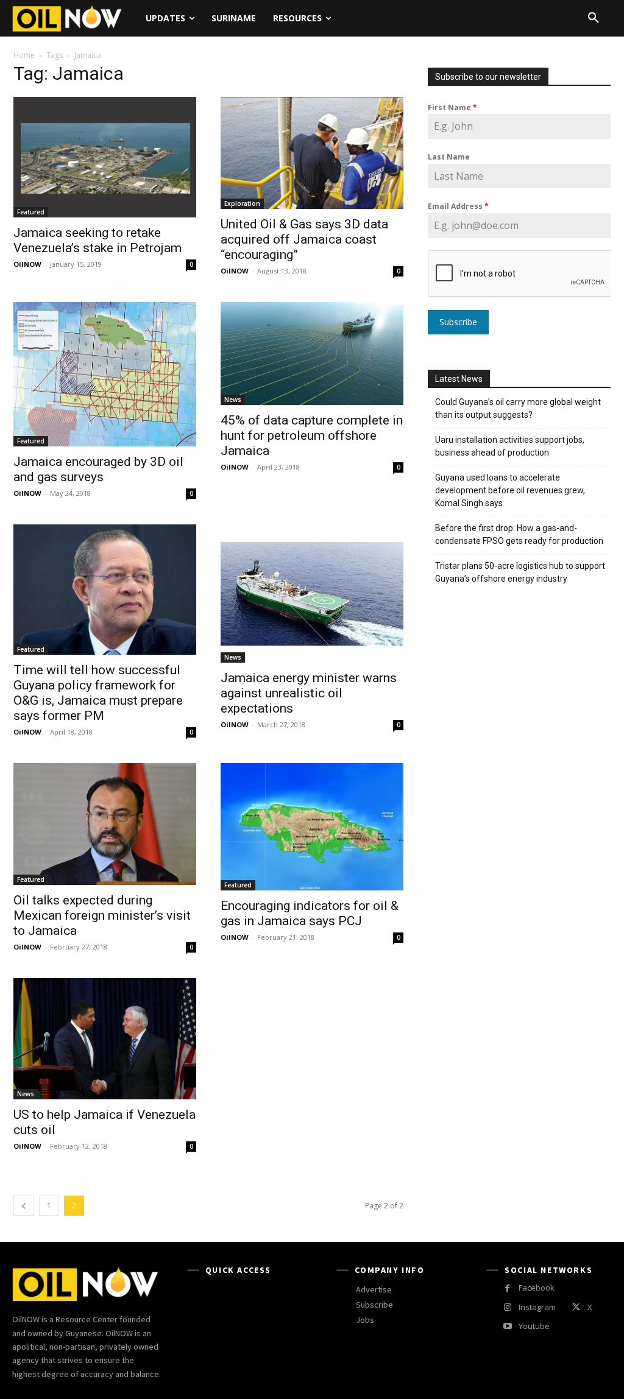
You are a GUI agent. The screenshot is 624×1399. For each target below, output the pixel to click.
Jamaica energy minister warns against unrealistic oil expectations (309, 693)
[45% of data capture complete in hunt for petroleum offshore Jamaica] (312, 353)
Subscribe (458, 322)
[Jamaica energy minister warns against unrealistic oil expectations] (312, 593)
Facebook (537, 1287)
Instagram (537, 1307)
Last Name (449, 157)
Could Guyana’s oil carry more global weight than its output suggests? (518, 408)
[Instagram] (507, 1307)
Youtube (534, 1325)
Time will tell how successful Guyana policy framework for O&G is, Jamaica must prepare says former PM (98, 693)
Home (24, 55)
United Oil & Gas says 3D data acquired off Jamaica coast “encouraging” (304, 239)
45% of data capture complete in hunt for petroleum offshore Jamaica (312, 435)
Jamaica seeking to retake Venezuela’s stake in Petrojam (97, 240)
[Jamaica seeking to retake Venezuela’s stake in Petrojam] (104, 157)
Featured (30, 212)
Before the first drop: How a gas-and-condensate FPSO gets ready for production (519, 534)
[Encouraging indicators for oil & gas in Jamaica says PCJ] (312, 826)
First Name (452, 107)
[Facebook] (507, 1288)
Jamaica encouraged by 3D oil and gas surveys (98, 469)
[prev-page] (23, 1206)
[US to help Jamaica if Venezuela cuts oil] (104, 1038)
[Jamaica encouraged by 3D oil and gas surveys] (104, 374)
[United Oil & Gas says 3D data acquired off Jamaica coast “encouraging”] (312, 153)
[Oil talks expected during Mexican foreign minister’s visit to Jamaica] (104, 824)
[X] (575, 1307)
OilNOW (27, 264)
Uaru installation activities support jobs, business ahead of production (509, 446)
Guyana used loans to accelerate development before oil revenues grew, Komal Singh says (510, 490)
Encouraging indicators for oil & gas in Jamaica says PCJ (310, 913)
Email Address (458, 206)
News (232, 399)
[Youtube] (507, 1326)
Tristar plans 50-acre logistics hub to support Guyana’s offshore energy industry (520, 572)
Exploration (242, 203)
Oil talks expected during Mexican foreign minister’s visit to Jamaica (102, 915)
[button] (593, 18)
